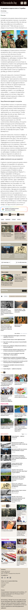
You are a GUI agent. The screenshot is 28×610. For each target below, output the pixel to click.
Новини (2, 586)
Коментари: (6, 262)
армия (2, 219)
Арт (12, 481)
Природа (13, 452)
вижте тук (8, 595)
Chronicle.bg (3, 11)
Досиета (13, 461)
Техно (13, 474)
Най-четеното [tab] (24, 333)
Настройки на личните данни (7, 596)
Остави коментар (22, 262)
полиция (13, 219)
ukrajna (18, 219)
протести (8, 219)
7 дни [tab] (23, 434)
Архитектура (15, 447)
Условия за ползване (5, 582)
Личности (14, 439)
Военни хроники (15, 466)
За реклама (3, 585)
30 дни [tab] (25, 434)
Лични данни (3, 584)
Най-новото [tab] (17, 333)
